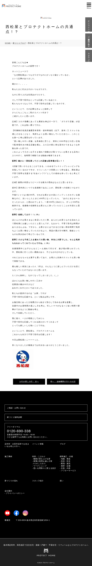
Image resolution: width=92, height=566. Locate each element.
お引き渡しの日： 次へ (29, 381)
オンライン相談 (89, 24)
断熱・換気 (65, 463)
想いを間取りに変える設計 (44, 468)
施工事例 (8, 456)
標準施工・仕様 (66, 456)
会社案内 (8, 491)
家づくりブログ (19, 43)
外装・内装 (65, 468)
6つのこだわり (39, 463)
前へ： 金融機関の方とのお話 (62, 381)
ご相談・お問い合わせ (89, 40)
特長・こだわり (38, 456)
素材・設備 (65, 466)
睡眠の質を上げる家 (41, 459)
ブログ (62, 444)
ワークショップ (40, 466)
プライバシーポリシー (15, 493)
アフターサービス (68, 470)
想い (62, 481)
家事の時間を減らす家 (42, 461)
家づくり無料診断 (14, 417)
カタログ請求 (89, 56)
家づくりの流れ (11, 481)
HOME (8, 43)
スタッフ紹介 (38, 481)
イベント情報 (38, 444)
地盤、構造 (65, 459)
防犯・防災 (65, 461)
